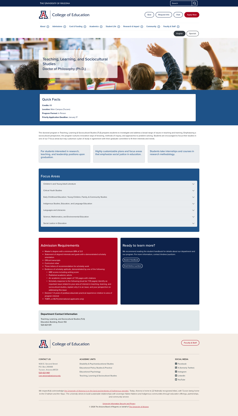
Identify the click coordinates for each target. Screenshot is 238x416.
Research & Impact (131, 26)
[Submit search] (194, 3)
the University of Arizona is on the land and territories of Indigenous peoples (96, 391)
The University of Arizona (139, 407)
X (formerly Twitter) (186, 368)
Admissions (57, 26)
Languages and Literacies (54, 210)
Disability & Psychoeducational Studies (97, 364)
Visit (178, 14)
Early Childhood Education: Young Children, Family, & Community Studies (75, 197)
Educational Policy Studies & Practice (96, 368)
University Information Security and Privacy (119, 404)
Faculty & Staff (169, 26)
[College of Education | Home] (64, 14)
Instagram (182, 372)
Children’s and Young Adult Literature (59, 184)
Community (151, 26)
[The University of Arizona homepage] (55, 3)
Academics (94, 26)
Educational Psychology (90, 372)
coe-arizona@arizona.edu (50, 376)
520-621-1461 (44, 373)
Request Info (163, 14)
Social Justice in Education (55, 223)
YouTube (181, 379)
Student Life (111, 26)
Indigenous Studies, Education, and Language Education (67, 203)
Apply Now (192, 14)
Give (149, 14)
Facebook (182, 364)
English (179, 33)
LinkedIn (181, 376)
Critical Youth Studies (52, 190)
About (42, 26)
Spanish (192, 33)
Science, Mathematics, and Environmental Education (66, 216)
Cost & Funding (75, 26)
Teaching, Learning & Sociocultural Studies (98, 376)
